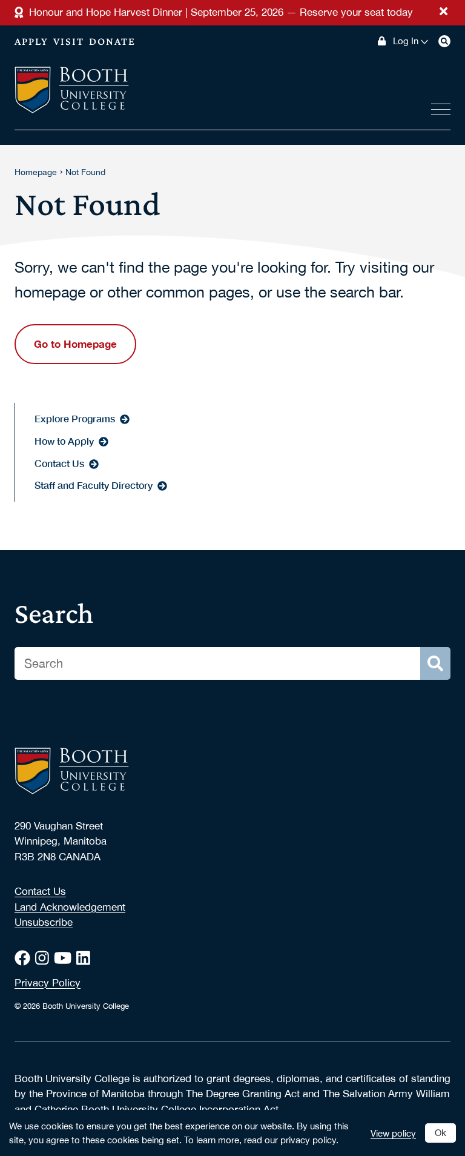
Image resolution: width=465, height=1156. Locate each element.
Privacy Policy (48, 983)
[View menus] (440, 107)
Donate (112, 41)
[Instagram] (44, 957)
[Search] (444, 41)
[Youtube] (65, 957)
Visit (68, 41)
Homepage (36, 172)
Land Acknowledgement (70, 907)
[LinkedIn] (85, 957)
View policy (393, 1133)
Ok (440, 1132)
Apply (31, 41)
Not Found (85, 172)
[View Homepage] (72, 91)
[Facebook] (25, 957)
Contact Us (40, 891)
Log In (405, 41)
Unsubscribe (44, 922)
